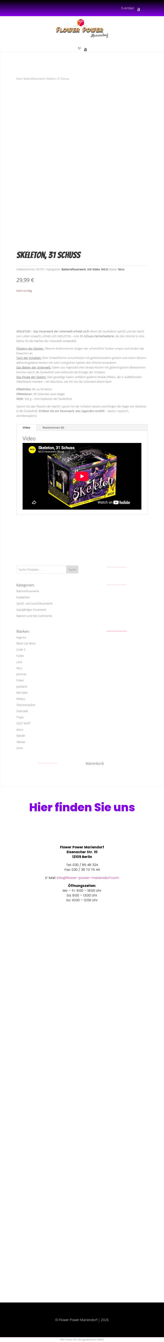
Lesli (19, 662)
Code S (20, 649)
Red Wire (22, 693)
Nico (121, 269)
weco (19, 729)
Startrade (22, 711)
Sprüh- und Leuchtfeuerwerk (34, 603)
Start (19, 78)
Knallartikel (23, 597)
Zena (19, 748)
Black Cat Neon (26, 643)
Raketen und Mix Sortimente (34, 616)
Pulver (20, 680)
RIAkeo (20, 699)
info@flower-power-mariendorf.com (88, 877)
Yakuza (20, 742)
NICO (104, 269)
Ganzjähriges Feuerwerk (31, 610)
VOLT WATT (23, 723)
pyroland (21, 686)
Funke (20, 656)
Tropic (20, 717)
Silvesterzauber (25, 705)
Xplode (20, 735)
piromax (21, 674)
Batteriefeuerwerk (34, 78)
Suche (72, 569)
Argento (21, 637)
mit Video (93, 269)
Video (26, 427)
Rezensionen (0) (53, 427)
